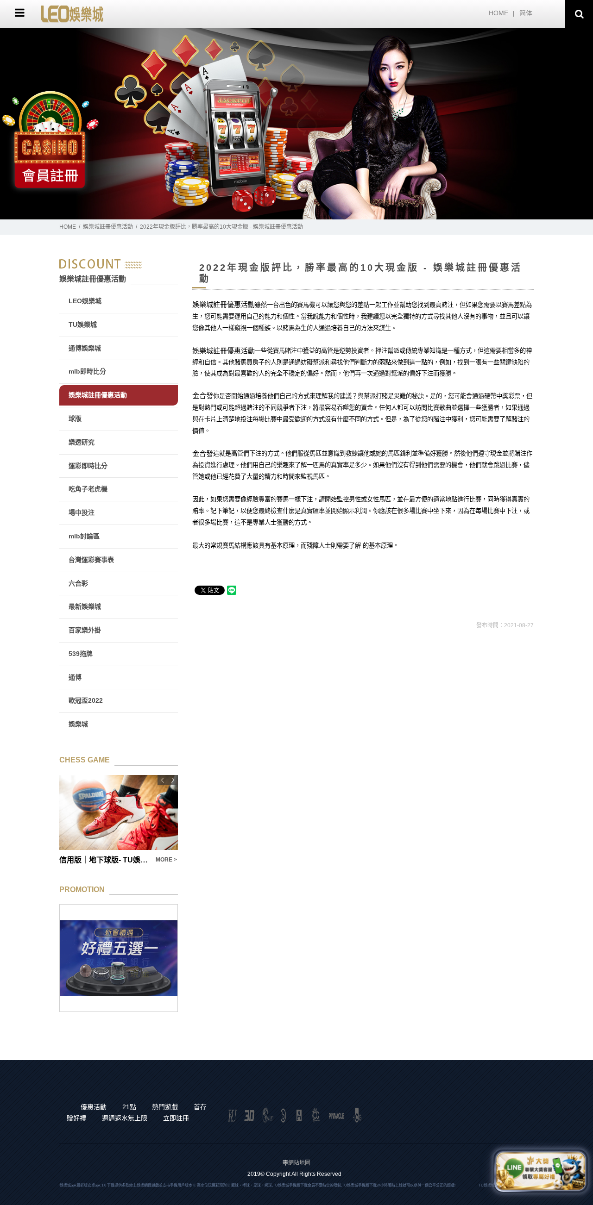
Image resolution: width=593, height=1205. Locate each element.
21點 (129, 1107)
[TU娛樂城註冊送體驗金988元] (118, 958)
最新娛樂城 (85, 606)
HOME (498, 13)
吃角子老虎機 (88, 489)
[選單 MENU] (20, 13)
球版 (75, 418)
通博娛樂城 (85, 348)
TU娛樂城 (83, 324)
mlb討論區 (84, 536)
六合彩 (78, 583)
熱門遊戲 (165, 1107)
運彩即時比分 (88, 465)
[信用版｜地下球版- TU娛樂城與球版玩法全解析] (118, 812)
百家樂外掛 (85, 630)
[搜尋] (579, 14)
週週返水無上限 (124, 1118)
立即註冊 (176, 1118)
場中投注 (82, 512)
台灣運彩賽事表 (91, 559)
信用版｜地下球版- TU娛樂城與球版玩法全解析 (104, 860)
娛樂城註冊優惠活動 (108, 227)
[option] (296, 123)
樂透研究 (82, 442)
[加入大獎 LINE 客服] (540, 1171)
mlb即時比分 (87, 371)
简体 (525, 13)
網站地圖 (299, 1163)
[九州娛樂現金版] (72, 13)
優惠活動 (94, 1107)
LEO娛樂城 (85, 301)
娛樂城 (78, 724)
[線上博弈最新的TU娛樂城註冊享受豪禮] (296, 123)
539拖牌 (81, 653)
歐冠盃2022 (86, 700)
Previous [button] (163, 780)
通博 (75, 677)
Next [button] (173, 780)
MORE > (166, 859)
